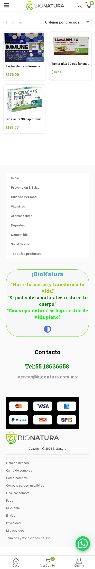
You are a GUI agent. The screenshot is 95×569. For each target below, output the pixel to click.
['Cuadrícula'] (13, 22)
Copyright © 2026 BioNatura (47, 448)
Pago (9, 500)
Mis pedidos (15, 530)
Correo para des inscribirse (25, 485)
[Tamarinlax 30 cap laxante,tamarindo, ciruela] (70, 34)
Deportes (18, 225)
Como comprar (16, 478)
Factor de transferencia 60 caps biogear (35, 66)
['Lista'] (20, 22)
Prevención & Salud (25, 187)
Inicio (15, 178)
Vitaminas (18, 206)
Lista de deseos (17, 463)
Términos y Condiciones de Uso (28, 538)
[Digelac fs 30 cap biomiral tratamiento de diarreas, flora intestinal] (24, 87)
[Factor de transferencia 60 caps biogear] (24, 34)
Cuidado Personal (24, 197)
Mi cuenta (13, 508)
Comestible (19, 235)
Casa (15, 565)
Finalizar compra (17, 493)
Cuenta (79, 565)
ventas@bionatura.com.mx (47, 377)
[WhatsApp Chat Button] (83, 543)
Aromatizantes (21, 216)
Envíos (10, 515)
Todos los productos (26, 254)
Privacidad (13, 523)
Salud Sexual (20, 244)
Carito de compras (19, 470)
